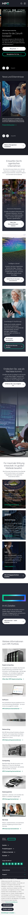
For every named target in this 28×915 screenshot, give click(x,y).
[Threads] (12, 864)
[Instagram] (9, 864)
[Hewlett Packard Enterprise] (5, 3)
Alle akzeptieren (7, 905)
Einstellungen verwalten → (8, 912)
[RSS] (21, 864)
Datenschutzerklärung (11, 902)
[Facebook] (15, 864)
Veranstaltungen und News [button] (9, 879)
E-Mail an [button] (7, 852)
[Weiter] (7, 68)
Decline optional (7, 909)
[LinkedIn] (3, 864)
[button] (21, 3)
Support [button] (4, 874)
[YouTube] (18, 864)
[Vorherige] (3, 68)
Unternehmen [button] (6, 870)
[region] (14, 39)
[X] (6, 864)
